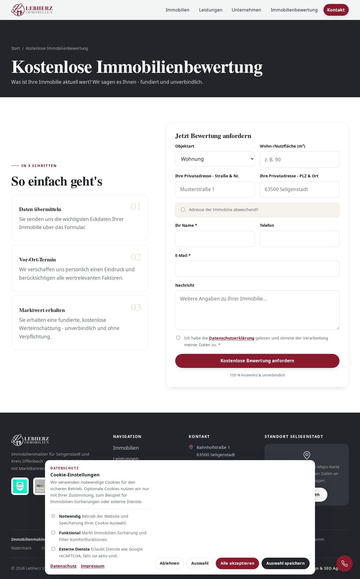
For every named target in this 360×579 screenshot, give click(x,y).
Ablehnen (169, 563)
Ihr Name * (186, 225)
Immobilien (178, 10)
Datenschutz (63, 566)
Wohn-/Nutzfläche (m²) (282, 146)
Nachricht (184, 285)
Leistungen (210, 10)
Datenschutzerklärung (231, 338)
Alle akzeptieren (237, 563)
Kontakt (336, 10)
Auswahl (199, 563)
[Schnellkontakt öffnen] (344, 563)
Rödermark (21, 548)
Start (15, 48)
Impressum (92, 566)
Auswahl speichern (285, 563)
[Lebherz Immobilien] (56, 440)
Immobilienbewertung (294, 10)
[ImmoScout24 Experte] (20, 486)
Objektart (184, 146)
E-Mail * (183, 255)
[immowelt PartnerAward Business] (42, 486)
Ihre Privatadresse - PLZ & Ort (289, 175)
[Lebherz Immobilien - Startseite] (32, 9)
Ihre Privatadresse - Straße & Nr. (207, 175)
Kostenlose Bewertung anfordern (257, 361)
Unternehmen (246, 10)
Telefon (267, 225)
